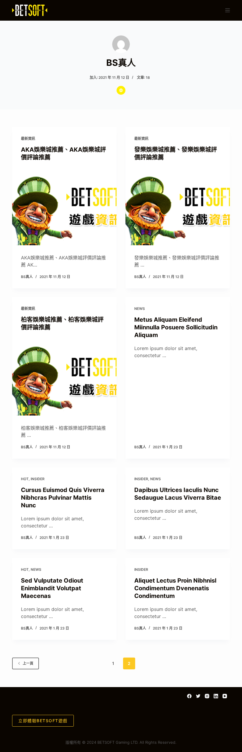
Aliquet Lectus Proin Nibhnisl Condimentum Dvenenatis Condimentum (175, 588)
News (139, 308)
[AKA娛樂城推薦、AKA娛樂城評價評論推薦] (64, 206)
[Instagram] (207, 696)
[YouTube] (225, 696)
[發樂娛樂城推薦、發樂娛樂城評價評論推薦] (177, 206)
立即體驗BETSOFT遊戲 (43, 720)
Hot (25, 479)
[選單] (227, 10)
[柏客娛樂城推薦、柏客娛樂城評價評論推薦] (64, 376)
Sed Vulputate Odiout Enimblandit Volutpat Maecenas (52, 588)
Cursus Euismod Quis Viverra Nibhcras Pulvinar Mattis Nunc (62, 497)
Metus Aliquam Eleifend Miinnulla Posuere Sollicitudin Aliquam (176, 327)
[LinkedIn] (216, 696)
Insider (38, 479)
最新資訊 (28, 138)
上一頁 (28, 663)
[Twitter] (198, 696)
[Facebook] (189, 696)
